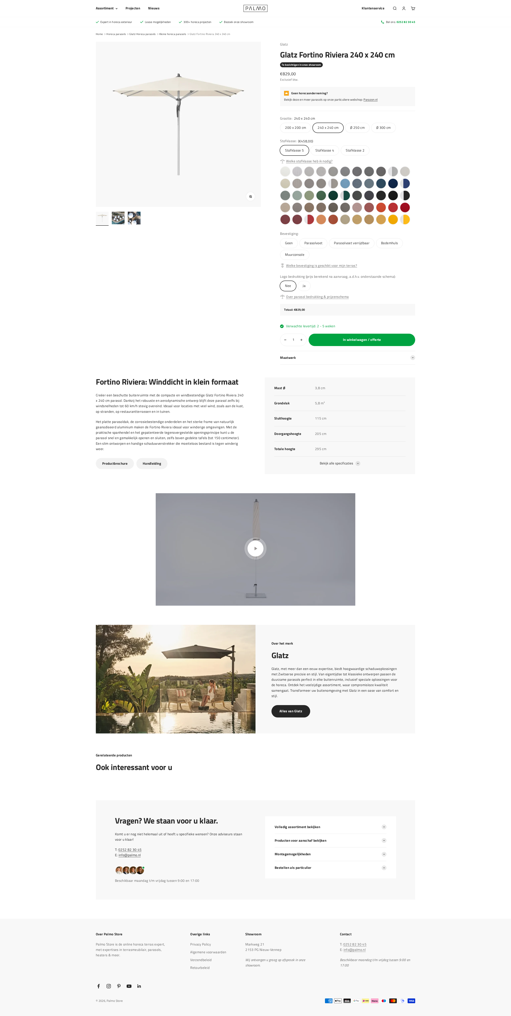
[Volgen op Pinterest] (119, 986)
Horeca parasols (116, 34)
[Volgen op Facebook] (98, 986)
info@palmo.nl (130, 855)
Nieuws (153, 8)
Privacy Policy (200, 944)
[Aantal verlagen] (285, 340)
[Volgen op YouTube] (129, 986)
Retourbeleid (200, 967)
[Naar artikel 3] (134, 219)
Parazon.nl (370, 99)
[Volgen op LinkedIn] (139, 986)
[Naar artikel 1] (102, 219)
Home (99, 34)
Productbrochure (115, 463)
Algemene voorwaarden (208, 952)
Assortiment (105, 8)
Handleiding (152, 463)
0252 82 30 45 (130, 849)
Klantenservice (373, 8)
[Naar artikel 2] (118, 219)
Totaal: (289, 309)
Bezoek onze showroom (239, 22)
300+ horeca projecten (197, 22)
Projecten (133, 8)
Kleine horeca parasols (172, 34)
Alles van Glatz (290, 711)
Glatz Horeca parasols (142, 34)
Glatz (284, 44)
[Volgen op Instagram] (108, 986)
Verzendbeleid (201, 959)
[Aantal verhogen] (301, 340)
